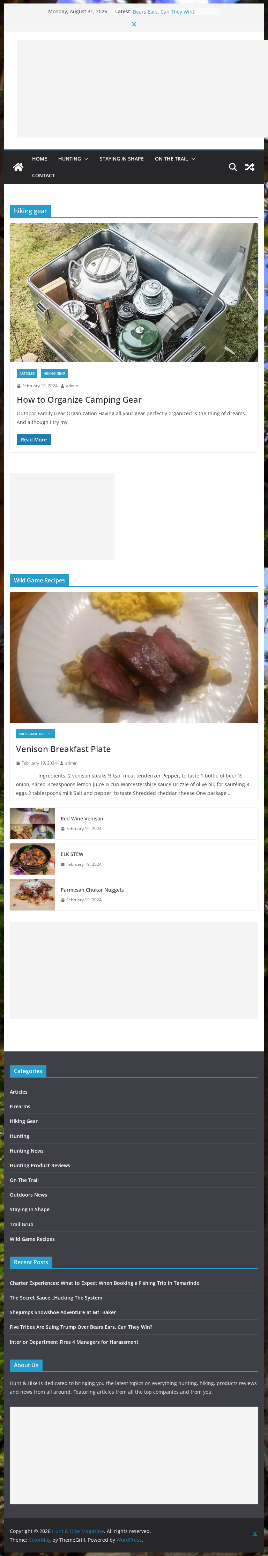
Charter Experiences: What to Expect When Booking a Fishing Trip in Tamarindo (105, 1283)
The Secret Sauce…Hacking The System (56, 1297)
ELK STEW (72, 854)
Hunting (69, 158)
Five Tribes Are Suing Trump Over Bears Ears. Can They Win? (172, 15)
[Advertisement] (142, 88)
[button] (85, 159)
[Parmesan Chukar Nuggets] (32, 894)
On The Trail (171, 158)
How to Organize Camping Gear (79, 399)
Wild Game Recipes (35, 733)
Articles (27, 373)
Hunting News (27, 1150)
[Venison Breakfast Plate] (134, 657)
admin (72, 386)
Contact (43, 175)
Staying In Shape (122, 158)
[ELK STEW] (32, 859)
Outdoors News (28, 1194)
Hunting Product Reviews (40, 1165)
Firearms (20, 1106)
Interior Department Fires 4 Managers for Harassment (74, 1342)
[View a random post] (249, 167)
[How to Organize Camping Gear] (134, 292)
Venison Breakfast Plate (63, 748)
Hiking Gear (54, 373)
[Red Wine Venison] (32, 823)
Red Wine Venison (82, 818)
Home (39, 158)
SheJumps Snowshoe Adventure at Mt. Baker (63, 1312)
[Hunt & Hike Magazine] (18, 167)
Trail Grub (22, 1224)
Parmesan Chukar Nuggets (92, 889)
